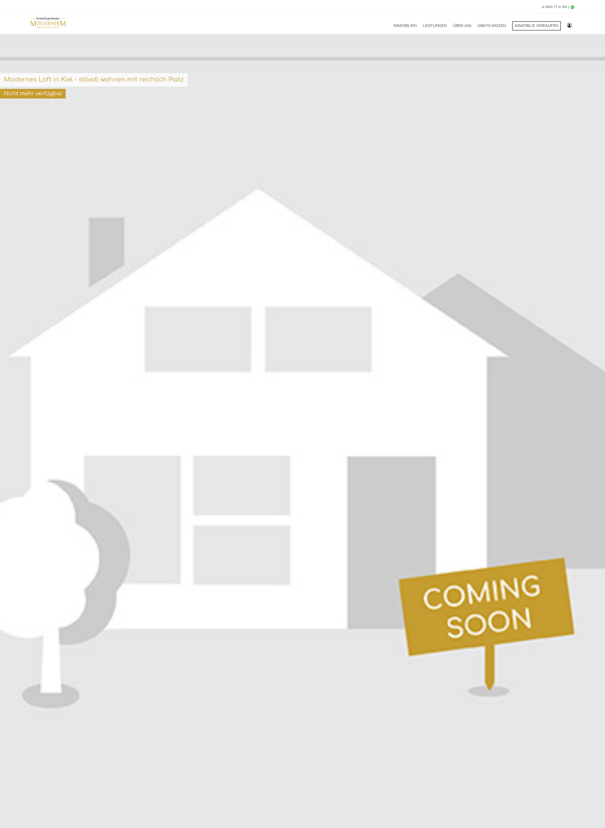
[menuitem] (405, 26)
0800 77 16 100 (556, 7)
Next (594, 447)
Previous (10, 447)
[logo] (48, 23)
